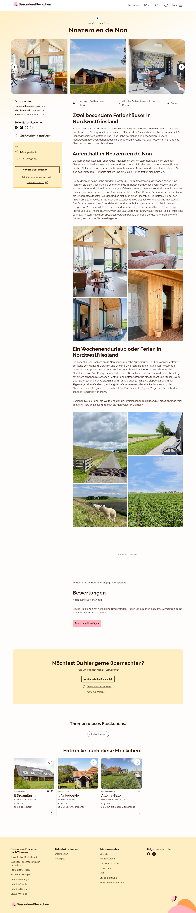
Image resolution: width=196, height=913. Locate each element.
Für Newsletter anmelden (111, 882)
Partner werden (107, 858)
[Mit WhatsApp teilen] (31, 127)
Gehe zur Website (35, 182)
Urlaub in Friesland (98, 734)
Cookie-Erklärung (108, 878)
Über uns (104, 854)
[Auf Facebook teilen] (16, 127)
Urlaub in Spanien (19, 884)
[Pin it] (21, 127)
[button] (181, 67)
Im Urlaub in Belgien (21, 874)
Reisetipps (60, 858)
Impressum (105, 868)
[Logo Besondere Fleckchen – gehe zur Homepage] (33, 5)
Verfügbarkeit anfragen (35, 170)
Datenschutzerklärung (110, 863)
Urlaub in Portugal (20, 879)
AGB (101, 873)
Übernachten (133, 5)
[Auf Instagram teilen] (26, 127)
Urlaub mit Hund (19, 894)
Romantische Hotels (20, 870)
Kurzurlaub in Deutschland (24, 857)
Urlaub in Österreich (20, 889)
